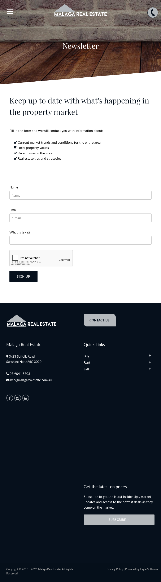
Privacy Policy (115, 569)
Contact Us (100, 320)
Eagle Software (149, 569)
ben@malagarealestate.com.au (31, 380)
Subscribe (117, 519)
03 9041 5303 (20, 373)
